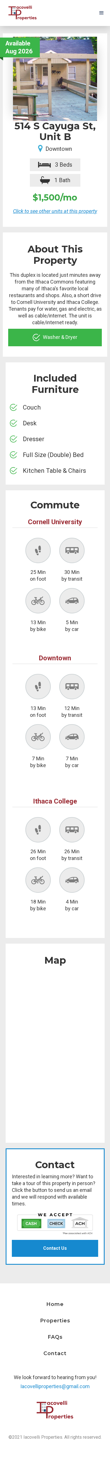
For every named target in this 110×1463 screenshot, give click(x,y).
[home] (21, 13)
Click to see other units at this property (55, 211)
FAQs (55, 1337)
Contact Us (55, 1248)
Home (55, 1304)
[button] (101, 13)
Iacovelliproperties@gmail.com (55, 1386)
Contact (55, 1353)
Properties (55, 1321)
